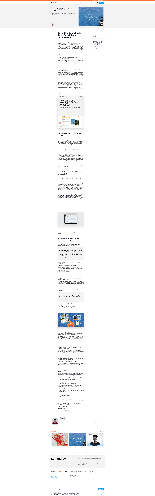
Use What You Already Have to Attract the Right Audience (97, 48)
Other (70, 479)
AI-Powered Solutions (72, 476)
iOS (76, 190)
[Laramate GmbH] (58, 461)
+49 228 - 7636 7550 (101, 0)
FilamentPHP (86, 472)
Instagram (52, 477)
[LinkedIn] (60, 425)
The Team (91, 472)
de (98, 2)
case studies (72, 245)
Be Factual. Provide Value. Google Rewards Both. (97, 46)
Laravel (85, 471)
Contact (101, 2)
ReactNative (74, 190)
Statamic (70, 190)
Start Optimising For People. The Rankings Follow (98, 44)
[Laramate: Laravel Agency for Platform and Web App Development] (54, 2)
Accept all (101, 489)
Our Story (91, 471)
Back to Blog (102, 431)
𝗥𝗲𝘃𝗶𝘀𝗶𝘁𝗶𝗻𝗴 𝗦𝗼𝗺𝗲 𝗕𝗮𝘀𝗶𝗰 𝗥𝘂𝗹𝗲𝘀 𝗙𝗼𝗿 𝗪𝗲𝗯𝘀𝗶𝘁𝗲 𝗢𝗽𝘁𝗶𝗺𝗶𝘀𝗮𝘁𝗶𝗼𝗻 (97, 42)
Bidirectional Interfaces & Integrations (75, 472)
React (85, 475)
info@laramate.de (95, 0)
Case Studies (77, 2)
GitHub (53, 476)
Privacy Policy (55, 494)
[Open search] (96, 2)
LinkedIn (56, 476)
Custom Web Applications (73, 475)
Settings (100, 494)
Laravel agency (60, 191)
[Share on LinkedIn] (93, 36)
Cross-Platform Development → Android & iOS (76, 471)
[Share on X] (95, 36)
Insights (86, 2)
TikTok (56, 477)
